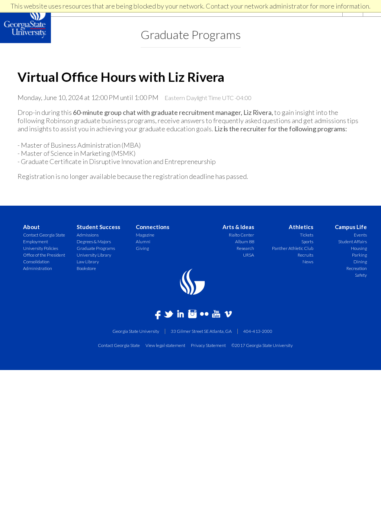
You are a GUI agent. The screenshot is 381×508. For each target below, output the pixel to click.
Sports (307, 241)
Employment (35, 241)
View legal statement (165, 345)
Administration (37, 268)
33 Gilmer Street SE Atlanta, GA (201, 331)
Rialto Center (241, 235)
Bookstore (86, 268)
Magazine (145, 235)
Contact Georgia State (44, 235)
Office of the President (44, 255)
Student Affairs (352, 241)
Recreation (356, 268)
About (31, 227)
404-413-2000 (257, 331)
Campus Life (351, 227)
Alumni (143, 241)
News (307, 261)
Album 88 (244, 241)
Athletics (301, 227)
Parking (359, 255)
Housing (359, 248)
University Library (94, 255)
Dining (360, 261)
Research (245, 248)
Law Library (88, 261)
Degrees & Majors (94, 241)
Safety (361, 275)
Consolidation (36, 261)
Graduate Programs (191, 35)
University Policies (40, 248)
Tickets (306, 235)
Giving (142, 248)
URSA (248, 255)
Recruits (305, 255)
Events (360, 235)
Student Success (98, 227)
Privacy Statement (208, 345)
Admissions (88, 235)
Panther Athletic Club (292, 248)
